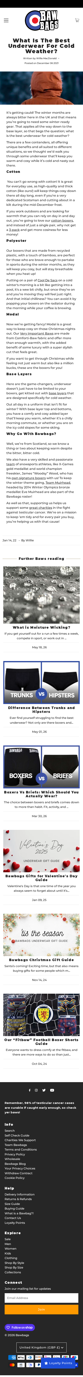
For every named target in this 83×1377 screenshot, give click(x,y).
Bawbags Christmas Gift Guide (41, 960)
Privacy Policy (15, 1154)
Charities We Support (20, 1140)
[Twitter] (44, 1090)
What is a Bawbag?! (19, 1213)
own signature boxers (29, 478)
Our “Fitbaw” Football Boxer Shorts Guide (41, 1042)
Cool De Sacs (48, 280)
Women (10, 1248)
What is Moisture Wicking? (41, 627)
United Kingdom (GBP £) (40, 1347)
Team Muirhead (58, 483)
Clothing (11, 1258)
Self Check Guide (17, 1135)
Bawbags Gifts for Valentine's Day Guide (41, 878)
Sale (8, 1239)
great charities (40, 508)
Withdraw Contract (18, 1173)
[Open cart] (77, 20)
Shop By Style (14, 1263)
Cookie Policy (15, 1178)
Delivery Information (20, 1194)
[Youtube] (52, 1090)
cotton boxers (62, 220)
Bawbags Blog (15, 1164)
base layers (57, 393)
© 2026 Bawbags (17, 1335)
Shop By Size (14, 1267)
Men (8, 1244)
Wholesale (12, 1159)
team (10, 464)
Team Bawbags (16, 1145)
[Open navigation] (6, 20)
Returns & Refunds (18, 1199)
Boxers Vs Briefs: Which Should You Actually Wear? (41, 794)
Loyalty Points (15, 1223)
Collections (13, 1272)
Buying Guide (14, 1208)
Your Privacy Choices (20, 1168)
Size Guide (12, 1204)
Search (10, 1130)
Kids (8, 1253)
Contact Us (13, 1218)
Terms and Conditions (21, 1149)
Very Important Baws (36, 333)
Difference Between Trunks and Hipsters (41, 710)
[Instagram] (36, 1090)
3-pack (14, 230)
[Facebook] (29, 1090)
